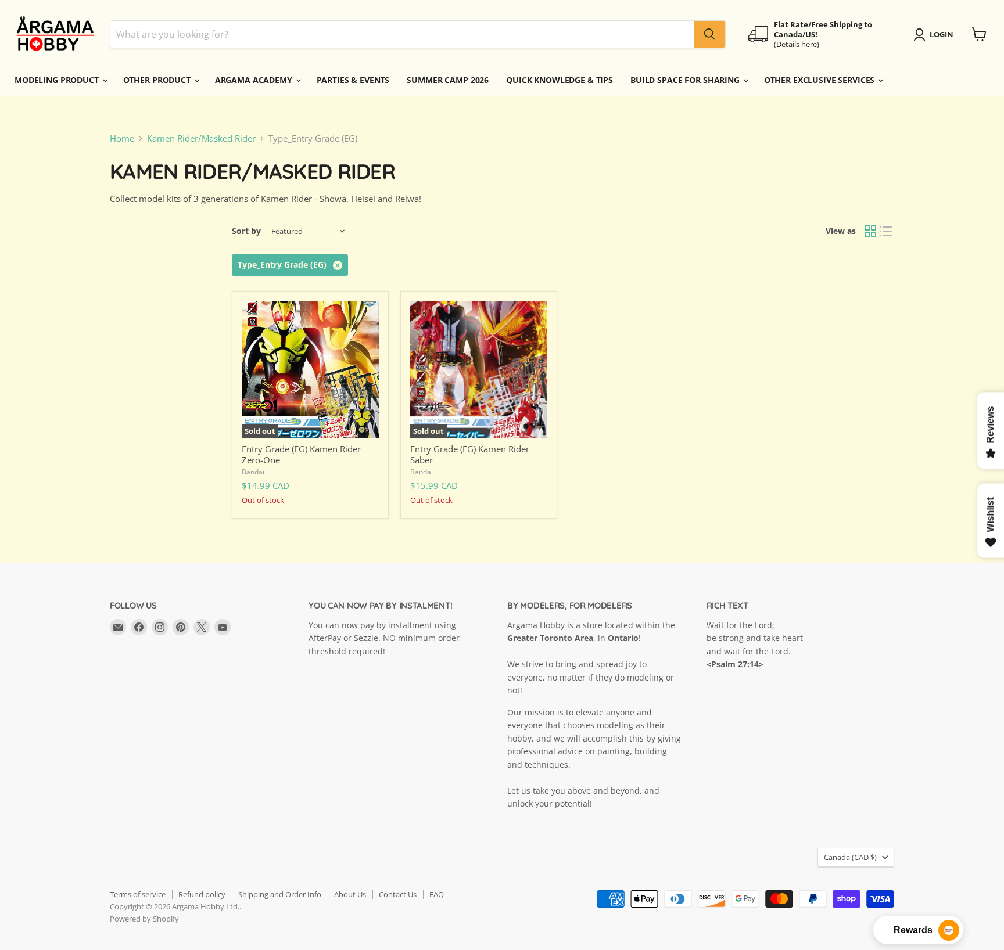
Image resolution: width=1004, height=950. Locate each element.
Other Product (158, 79)
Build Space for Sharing (686, 79)
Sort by (246, 231)
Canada (850, 857)
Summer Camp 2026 (448, 79)
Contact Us (398, 894)
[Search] (709, 34)
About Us (350, 894)
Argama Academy (255, 79)
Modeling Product (58, 79)
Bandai (253, 472)
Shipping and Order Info (279, 894)
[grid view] (870, 232)
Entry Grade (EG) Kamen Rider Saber (469, 454)
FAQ (436, 894)
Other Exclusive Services (820, 79)
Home (122, 138)
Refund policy (201, 894)
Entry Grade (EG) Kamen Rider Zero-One (301, 454)
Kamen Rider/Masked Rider (201, 138)
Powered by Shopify (144, 918)
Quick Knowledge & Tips (559, 79)
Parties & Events (353, 79)
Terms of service (138, 894)
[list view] (886, 232)
